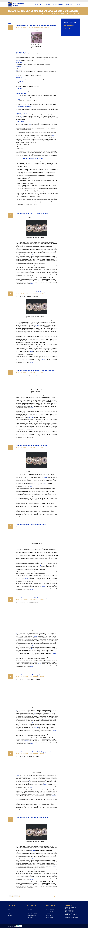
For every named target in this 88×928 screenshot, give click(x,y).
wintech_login (46, 27)
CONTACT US (10, 915)
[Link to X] (76, 4)
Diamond (18, 95)
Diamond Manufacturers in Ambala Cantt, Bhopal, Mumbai (33, 752)
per (22, 177)
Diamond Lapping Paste (50, 911)
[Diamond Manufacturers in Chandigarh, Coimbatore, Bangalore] (10, 372)
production (54, 568)
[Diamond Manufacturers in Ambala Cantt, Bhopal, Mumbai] (10, 753)
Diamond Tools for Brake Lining (32, 911)
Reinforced (22, 116)
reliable (38, 490)
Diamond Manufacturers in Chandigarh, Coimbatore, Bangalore (35, 370)
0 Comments (25, 27)
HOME (9, 907)
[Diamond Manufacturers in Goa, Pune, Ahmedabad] (10, 526)
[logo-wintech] (16, 4)
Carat (27, 154)
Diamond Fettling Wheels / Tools (52, 907)
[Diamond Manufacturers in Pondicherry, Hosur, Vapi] (10, 447)
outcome (45, 477)
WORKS (9, 913)
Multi (30, 124)
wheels (53, 135)
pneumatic (18, 60)
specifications (40, 97)
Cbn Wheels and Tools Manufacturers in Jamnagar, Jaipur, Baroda (36, 25)
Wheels (39, 513)
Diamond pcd (29, 909)
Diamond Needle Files (50, 909)
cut (31, 516)
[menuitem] (37, 4)
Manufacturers (36, 245)
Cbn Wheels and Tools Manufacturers (35, 27)
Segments (45, 251)
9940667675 (74, 914)
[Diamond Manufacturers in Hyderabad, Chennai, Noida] (10, 293)
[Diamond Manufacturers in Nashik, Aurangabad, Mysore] (10, 599)
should (28, 164)
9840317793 (68, 916)
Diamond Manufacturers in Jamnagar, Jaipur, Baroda (32, 817)
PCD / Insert (48, 913)
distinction (28, 792)
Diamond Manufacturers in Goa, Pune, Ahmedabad (31, 524)
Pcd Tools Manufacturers (69, 30)
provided (37, 325)
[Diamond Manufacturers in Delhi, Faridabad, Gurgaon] (10, 215)
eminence (42, 493)
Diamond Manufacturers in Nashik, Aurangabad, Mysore (33, 598)
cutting (31, 254)
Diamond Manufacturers (33, 215)
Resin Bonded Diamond (31, 915)
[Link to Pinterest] (77, 4)
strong (39, 565)
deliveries (32, 648)
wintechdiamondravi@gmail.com (71, 917)
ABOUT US (9, 909)
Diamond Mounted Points (50, 915)
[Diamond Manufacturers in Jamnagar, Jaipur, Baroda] (10, 819)
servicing (31, 417)
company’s (35, 337)
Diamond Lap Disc (30, 917)
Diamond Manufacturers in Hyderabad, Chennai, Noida (32, 292)
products (26, 257)
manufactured (23, 510)
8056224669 (74, 916)
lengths (17, 111)
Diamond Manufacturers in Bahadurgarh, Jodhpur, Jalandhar (34, 675)
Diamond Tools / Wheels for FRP (33, 913)
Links (66, 919)
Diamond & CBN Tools (31, 907)
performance (32, 780)
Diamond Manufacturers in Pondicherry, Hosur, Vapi (31, 445)
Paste (33, 271)
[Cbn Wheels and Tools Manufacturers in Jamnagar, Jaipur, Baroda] (10, 27)
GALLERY (9, 911)
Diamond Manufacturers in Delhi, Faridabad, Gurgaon (32, 213)
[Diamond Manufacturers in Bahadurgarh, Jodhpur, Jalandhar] (10, 676)
